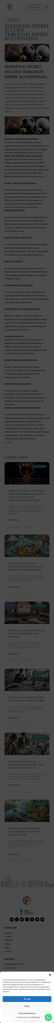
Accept (27, 999)
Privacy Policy (32, 1020)
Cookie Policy (20, 1020)
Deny (27, 1006)
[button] (50, 975)
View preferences (27, 1013)
